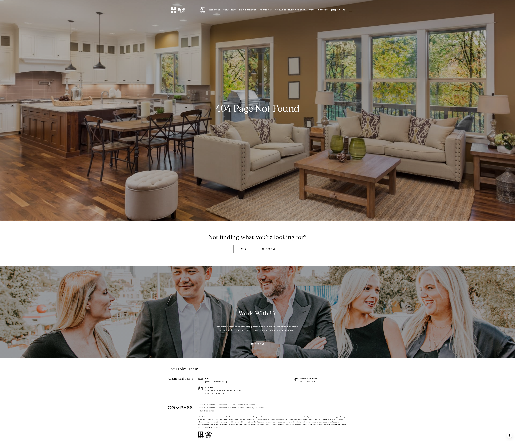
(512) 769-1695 (307, 382)
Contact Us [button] (268, 249)
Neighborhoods (247, 10)
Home (243, 249)
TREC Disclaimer (206, 411)
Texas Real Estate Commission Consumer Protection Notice (226, 405)
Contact (323, 10)
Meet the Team (202, 10)
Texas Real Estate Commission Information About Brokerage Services (231, 408)
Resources (214, 10)
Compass (265, 417)
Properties (266, 10)
